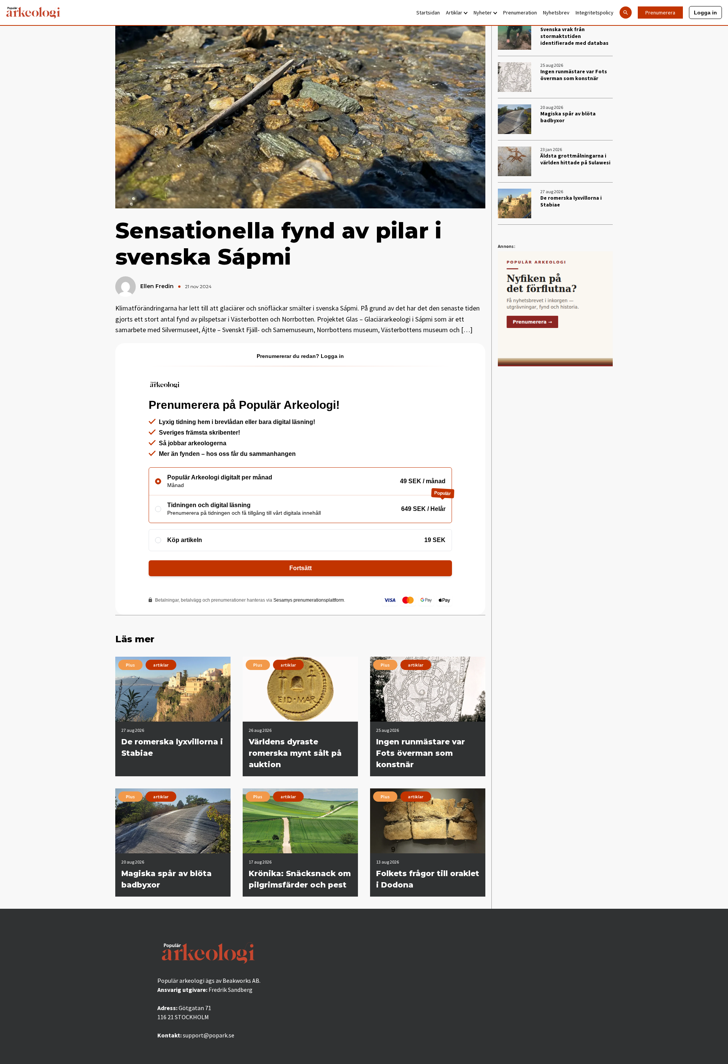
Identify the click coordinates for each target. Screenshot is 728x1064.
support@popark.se (208, 1035)
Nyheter (483, 12)
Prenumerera (660, 12)
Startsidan (428, 12)
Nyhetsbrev (556, 12)
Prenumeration (520, 12)
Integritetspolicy (594, 12)
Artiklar (454, 12)
